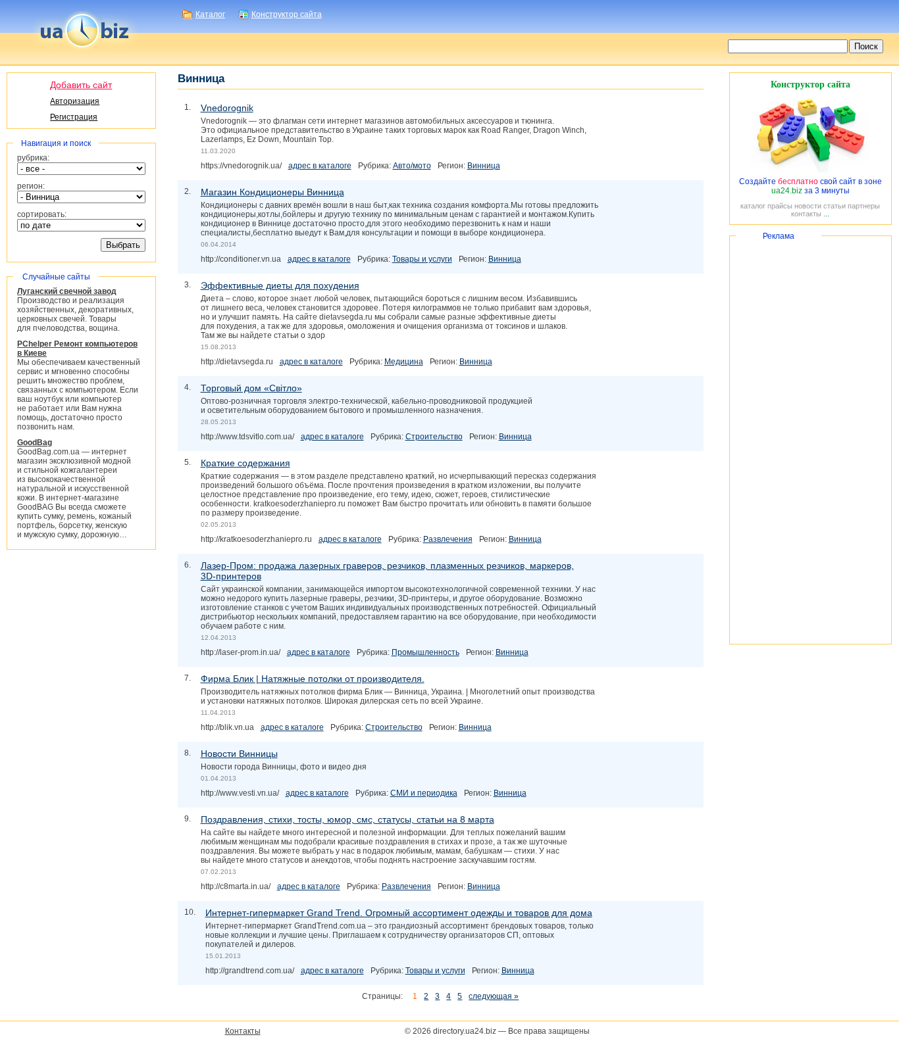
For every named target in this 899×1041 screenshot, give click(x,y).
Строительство (434, 436)
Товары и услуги (422, 259)
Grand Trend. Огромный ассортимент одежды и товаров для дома (398, 913)
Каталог (210, 14)
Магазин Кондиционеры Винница (272, 192)
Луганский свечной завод (66, 291)
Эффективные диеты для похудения (280, 285)
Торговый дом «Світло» (251, 388)
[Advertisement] (810, 440)
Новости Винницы (239, 753)
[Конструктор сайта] (810, 172)
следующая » (494, 996)
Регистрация (73, 117)
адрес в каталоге (319, 165)
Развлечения (448, 539)
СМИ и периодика (423, 793)
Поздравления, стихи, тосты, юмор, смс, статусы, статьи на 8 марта (347, 819)
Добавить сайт (81, 85)
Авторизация (74, 101)
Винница (483, 165)
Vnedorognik (227, 108)
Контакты (243, 1031)
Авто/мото (412, 165)
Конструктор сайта (286, 14)
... (826, 214)
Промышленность (425, 652)
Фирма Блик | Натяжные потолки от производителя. (312, 678)
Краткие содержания (245, 463)
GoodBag (34, 442)
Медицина (403, 361)
